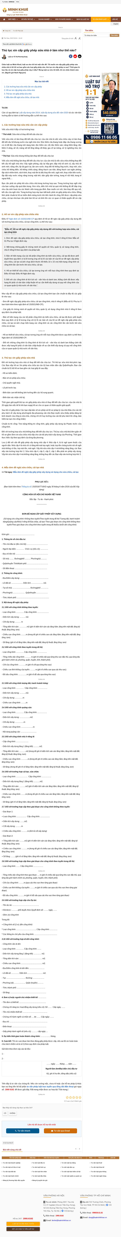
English (115, 24)
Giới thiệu (12, 19)
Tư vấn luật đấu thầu (39, 1176)
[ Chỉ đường (66, 1211)
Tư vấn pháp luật (100, 19)
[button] (79, 56)
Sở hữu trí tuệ (27, 19)
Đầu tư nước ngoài (63, 19)
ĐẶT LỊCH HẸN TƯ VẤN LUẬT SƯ (23, 1229)
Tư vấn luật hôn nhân (39, 1171)
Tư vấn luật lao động (69, 1163)
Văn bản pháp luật (15, 1158)
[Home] (4, 19)
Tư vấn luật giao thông (98, 1171)
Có (5, 1113)
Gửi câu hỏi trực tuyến (51, 1158)
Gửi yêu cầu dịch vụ (75, 1158)
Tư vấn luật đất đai (9, 1171)
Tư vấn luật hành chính (11, 1176)
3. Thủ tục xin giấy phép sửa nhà (17, 94)
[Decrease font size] (76, 38)
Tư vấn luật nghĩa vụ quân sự (72, 1176)
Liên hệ (115, 19)
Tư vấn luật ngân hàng (98, 1176)
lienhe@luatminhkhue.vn (61, 1220)
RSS (17, 1)
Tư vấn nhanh (23, 1131)
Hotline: (9, 1)
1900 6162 (9, 1090)
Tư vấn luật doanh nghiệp (11, 1163)
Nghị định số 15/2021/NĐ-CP (21, 219)
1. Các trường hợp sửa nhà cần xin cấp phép (23, 87)
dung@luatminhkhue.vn (98, 1217)
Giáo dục (33, 1158)
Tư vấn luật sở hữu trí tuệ (11, 1167)
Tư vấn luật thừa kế (97, 1167)
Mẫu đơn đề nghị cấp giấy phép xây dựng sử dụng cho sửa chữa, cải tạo (46, 472)
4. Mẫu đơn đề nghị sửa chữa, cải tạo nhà (21, 97)
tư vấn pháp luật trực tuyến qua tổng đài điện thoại (50, 1087)
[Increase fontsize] (79, 38)
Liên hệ (112, 1158)
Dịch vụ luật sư (83, 19)
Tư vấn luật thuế (96, 1163)
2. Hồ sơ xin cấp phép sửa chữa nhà (19, 90)
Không (12, 1113)
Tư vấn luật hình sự (39, 1167)
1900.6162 (28, 1218)
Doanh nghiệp (44, 19)
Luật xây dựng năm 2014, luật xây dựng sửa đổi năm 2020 (43, 113)
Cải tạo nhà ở (8, 1143)
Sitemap (101, 1158)
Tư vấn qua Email (61, 1131)
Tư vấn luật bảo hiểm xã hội (71, 1171)
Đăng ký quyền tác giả (39, 1180)
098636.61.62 (97, 1213)
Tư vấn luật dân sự (68, 1167)
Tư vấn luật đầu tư (38, 1163)
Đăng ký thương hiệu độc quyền (14, 1180)
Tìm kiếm (114, 35)
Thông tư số (26, 487)
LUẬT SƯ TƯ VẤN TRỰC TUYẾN (23, 1224)
